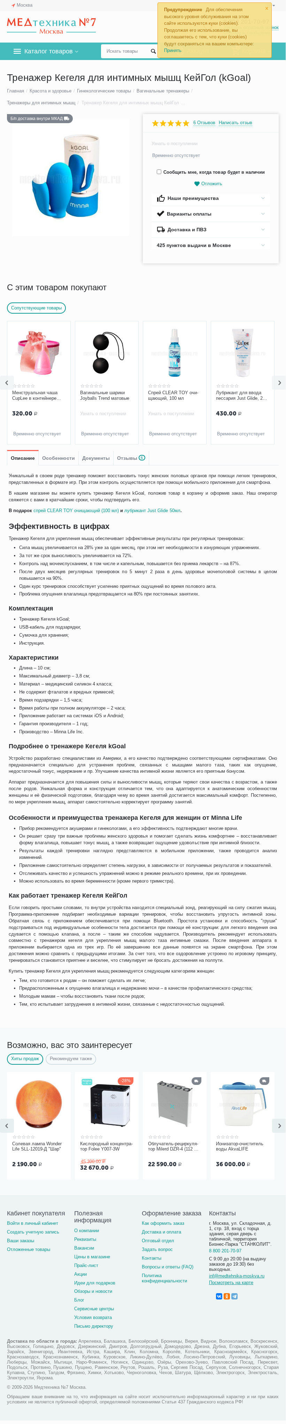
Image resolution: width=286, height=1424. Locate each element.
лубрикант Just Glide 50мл (152, 510)
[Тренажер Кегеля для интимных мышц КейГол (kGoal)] (70, 177)
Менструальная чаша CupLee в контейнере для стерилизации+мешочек (37, 395)
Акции (80, 1274)
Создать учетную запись (33, 1232)
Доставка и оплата (161, 1232)
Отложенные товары (28, 1249)
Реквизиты (85, 1239)
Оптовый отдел (158, 1240)
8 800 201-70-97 (225, 1250)
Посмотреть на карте (231, 1282)
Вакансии (84, 1248)
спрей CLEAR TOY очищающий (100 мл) (76, 510)
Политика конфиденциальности (164, 1278)
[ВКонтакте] (219, 1296)
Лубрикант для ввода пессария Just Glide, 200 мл (242, 395)
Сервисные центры (94, 1308)
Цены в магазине (92, 1256)
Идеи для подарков (94, 1283)
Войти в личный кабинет (32, 1223)
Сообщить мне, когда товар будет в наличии (213, 172)
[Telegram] (234, 1296)
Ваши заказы (20, 1240)
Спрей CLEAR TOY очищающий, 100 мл (173, 395)
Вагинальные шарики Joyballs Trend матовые (104, 395)
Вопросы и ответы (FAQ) (167, 1266)
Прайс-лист (86, 1265)
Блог (79, 1300)
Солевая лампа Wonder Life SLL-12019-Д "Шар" (37, 1146)
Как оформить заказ (163, 1223)
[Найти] (153, 51)
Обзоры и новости (93, 1291)
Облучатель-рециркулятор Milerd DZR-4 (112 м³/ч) (174, 1146)
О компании (86, 1230)
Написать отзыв (235, 122)
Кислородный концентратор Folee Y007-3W (106, 1146)
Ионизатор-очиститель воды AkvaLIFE (239, 1146)
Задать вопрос (157, 1249)
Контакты (151, 1258)
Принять (172, 50)
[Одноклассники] (227, 1296)
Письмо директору (93, 1326)
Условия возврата (93, 1317)
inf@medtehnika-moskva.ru (236, 1276)
